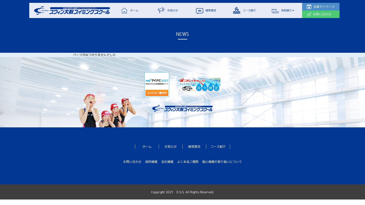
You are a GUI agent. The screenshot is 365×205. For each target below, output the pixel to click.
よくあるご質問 (187, 162)
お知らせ (171, 146)
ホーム (147, 146)
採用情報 (151, 162)
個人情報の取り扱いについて (222, 162)
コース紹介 (218, 146)
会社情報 (167, 162)
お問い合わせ (132, 162)
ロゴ (72, 10)
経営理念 (194, 146)
